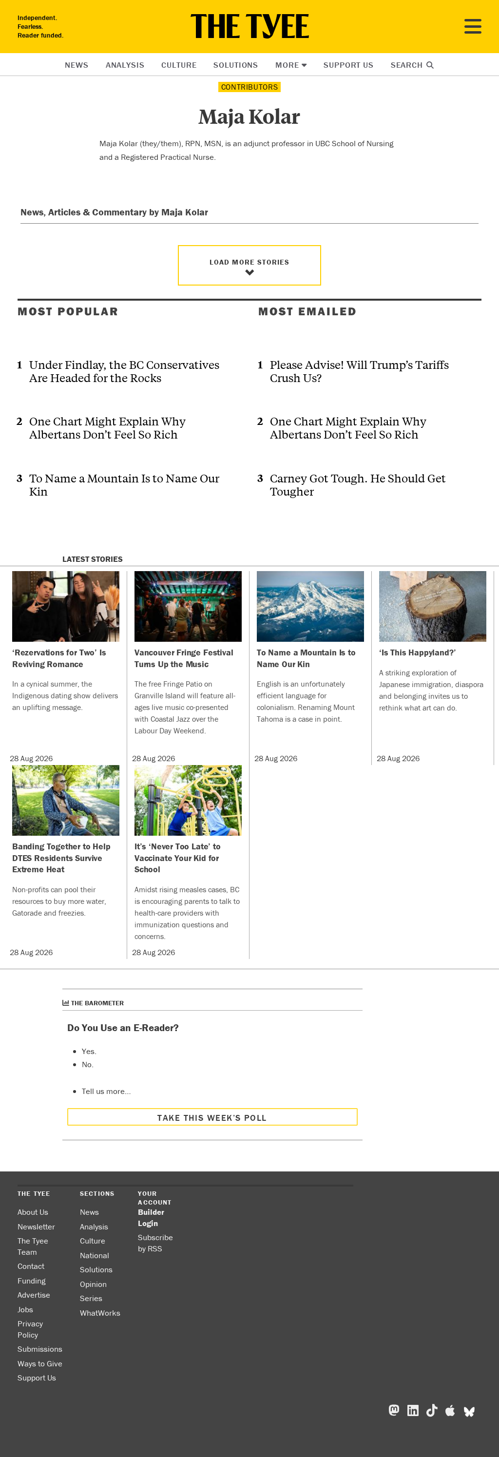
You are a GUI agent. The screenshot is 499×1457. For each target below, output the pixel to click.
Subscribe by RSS (155, 1243)
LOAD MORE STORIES (250, 262)
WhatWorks (100, 1312)
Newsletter (36, 1226)
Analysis (125, 64)
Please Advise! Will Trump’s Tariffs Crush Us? (359, 370)
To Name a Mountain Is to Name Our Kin (124, 484)
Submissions (40, 1348)
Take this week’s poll (212, 1117)
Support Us (349, 64)
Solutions (235, 64)
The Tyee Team (33, 1246)
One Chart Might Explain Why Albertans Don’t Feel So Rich (107, 427)
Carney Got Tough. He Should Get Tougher (358, 484)
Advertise (34, 1294)
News (76, 64)
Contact (31, 1266)
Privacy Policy (30, 1329)
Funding (31, 1280)
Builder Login (151, 1217)
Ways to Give (40, 1363)
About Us (33, 1212)
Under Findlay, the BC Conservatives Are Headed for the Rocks (124, 370)
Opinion (93, 1284)
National (94, 1255)
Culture (178, 64)
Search (408, 64)
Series (91, 1298)
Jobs (25, 1309)
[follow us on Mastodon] (394, 1411)
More (287, 64)
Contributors (249, 87)
